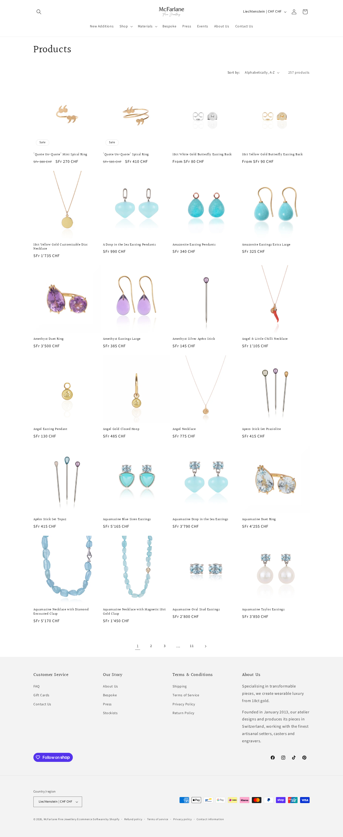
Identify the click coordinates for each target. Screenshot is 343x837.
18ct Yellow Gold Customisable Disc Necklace (60, 247)
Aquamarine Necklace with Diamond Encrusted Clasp (61, 612)
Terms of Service (186, 695)
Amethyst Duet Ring (48, 339)
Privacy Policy (184, 704)
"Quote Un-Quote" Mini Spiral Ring (60, 155)
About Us (110, 686)
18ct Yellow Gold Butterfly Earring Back (272, 155)
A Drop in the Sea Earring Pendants (129, 245)
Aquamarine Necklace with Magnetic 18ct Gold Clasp (134, 612)
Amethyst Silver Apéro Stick (194, 339)
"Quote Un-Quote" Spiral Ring (126, 155)
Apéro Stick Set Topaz (50, 519)
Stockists (110, 713)
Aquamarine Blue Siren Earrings (127, 519)
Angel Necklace (184, 429)
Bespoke (110, 695)
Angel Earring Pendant (50, 429)
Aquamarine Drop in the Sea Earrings (200, 519)
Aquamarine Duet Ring (259, 519)
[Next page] (205, 646)
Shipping (180, 686)
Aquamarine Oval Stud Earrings (196, 610)
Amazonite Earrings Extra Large (266, 245)
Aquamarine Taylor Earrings (263, 610)
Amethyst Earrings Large (122, 339)
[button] (38, 11)
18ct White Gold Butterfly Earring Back (202, 155)
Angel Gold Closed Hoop (121, 429)
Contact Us (42, 704)
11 (192, 646)
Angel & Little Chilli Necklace (265, 339)
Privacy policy (182, 819)
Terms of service (157, 819)
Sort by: (233, 72)
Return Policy (184, 713)
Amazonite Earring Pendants (194, 245)
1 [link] (138, 646)
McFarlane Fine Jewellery (60, 819)
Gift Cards (41, 695)
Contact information (210, 819)
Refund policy (133, 819)
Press (107, 704)
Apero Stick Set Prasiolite (261, 429)
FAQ (36, 686)
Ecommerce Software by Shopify (98, 819)
